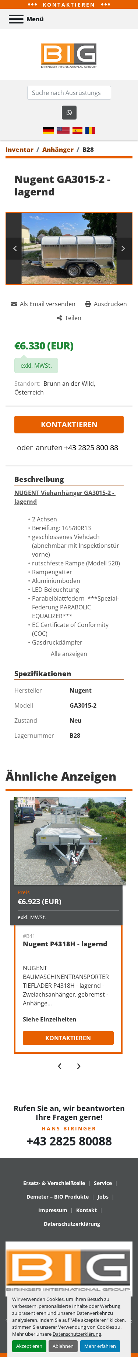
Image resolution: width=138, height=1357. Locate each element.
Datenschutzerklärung (77, 1334)
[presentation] (59, 1064)
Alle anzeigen (69, 654)
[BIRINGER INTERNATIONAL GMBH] (69, 1268)
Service (103, 1183)
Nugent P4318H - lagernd (65, 943)
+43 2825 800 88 (91, 447)
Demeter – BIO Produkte (57, 1196)
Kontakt (86, 1210)
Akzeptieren (29, 1346)
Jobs (103, 1196)
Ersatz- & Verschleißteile (54, 1183)
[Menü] (16, 19)
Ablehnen (63, 1346)
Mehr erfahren (100, 1346)
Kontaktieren (69, 424)
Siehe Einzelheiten (50, 1019)
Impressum (52, 1210)
